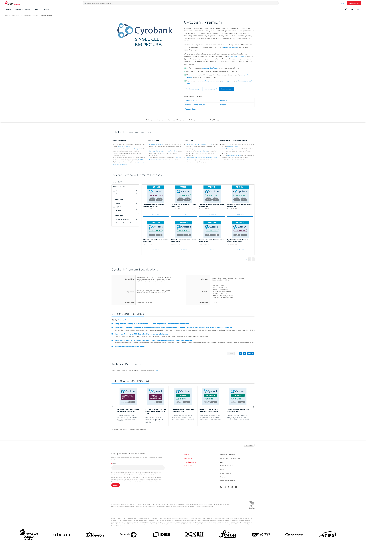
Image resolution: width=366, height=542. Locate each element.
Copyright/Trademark (227, 454)
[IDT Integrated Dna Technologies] (194, 534)
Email (113, 463)
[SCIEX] (327, 535)
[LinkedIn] (228, 487)
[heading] (114, 190)
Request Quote (190, 109)
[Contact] (346, 9)
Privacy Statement (226, 473)
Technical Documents (196, 120)
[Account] (352, 9)
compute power (227, 81)
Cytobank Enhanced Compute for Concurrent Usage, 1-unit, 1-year (155, 411)
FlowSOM (120, 146)
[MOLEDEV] (261, 535)
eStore (342, 3)
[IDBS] (161, 535)
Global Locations (190, 462)
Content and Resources (176, 120)
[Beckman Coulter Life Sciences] (12, 3)
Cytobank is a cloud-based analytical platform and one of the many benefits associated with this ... (127, 418)
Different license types (230, 47)
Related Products (214, 120)
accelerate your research (237, 56)
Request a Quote (354, 3)
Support (223, 105)
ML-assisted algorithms (157, 144)
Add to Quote (155, 214)
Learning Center (191, 100)
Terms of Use (122, 479)
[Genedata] (128, 535)
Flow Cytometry (15, 15)
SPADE (128, 146)
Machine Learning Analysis (195, 105)
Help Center (188, 466)
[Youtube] (236, 487)
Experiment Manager (234, 155)
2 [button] (240, 353)
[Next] (253, 406)
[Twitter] (232, 487)
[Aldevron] (95, 535)
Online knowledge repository (231, 149)
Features (149, 120)
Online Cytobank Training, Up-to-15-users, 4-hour (238, 410)
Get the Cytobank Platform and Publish (130, 346)
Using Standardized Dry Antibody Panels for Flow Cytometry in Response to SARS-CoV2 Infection (153, 340)
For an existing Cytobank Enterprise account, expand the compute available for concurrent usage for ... (156, 420)
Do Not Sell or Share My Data (230, 458)
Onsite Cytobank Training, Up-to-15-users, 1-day (183, 410)
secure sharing (203, 151)
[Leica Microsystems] (228, 535)
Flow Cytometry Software (30, 15)
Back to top (249, 445)
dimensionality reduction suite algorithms (129, 149)
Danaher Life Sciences (227, 480)
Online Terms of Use (227, 466)
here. (156, 371)
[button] (85, 3)
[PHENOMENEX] (294, 535)
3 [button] (244, 353)
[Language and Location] (358, 9)
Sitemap (223, 477)
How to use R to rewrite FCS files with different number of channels (141, 334)
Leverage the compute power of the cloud (163, 151)
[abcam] (61, 535)
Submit (115, 485)
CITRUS (140, 160)
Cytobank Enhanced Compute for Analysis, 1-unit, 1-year (128, 410)
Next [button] (249, 353)
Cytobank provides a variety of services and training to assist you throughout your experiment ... (183, 418)
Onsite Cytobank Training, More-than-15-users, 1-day (208, 410)
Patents (222, 469)
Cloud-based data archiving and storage (199, 144)
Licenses (160, 120)
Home (6, 15)
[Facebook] (221, 487)
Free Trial (223, 100)
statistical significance (210, 68)
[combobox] (181, 3)
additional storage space (211, 81)
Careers (186, 454)
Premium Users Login (193, 89)
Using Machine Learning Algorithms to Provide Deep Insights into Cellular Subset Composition (152, 324)
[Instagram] (225, 487)
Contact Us (188, 458)
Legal (222, 462)
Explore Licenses (210, 89)
